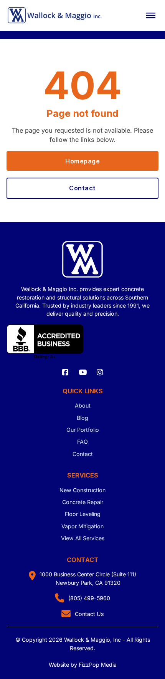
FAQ (82, 441)
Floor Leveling (83, 514)
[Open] (150, 15)
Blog (82, 417)
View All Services (82, 538)
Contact (82, 188)
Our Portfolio (82, 429)
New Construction (82, 490)
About (83, 405)
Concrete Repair (82, 502)
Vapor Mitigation (82, 526)
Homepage (82, 161)
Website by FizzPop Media (83, 664)
